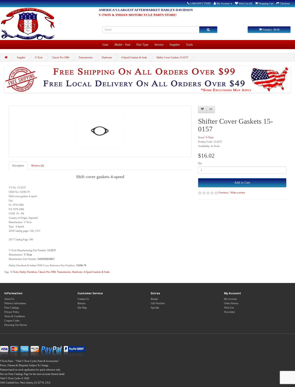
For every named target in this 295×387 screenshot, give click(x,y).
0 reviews (223, 192)
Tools (189, 44)
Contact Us (83, 299)
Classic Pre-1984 (60, 57)
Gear (105, 44)
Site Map (82, 307)
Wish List (229, 307)
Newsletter (229, 311)
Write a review (237, 192)
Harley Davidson (28, 271)
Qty (200, 163)
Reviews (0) (37, 165)
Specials (155, 307)
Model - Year (122, 44)
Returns (82, 303)
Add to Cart (242, 182)
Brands (154, 299)
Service (158, 44)
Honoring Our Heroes (15, 324)
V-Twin (39, 57)
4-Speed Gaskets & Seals (134, 57)
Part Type (142, 44)
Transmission (85, 57)
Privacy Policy (11, 311)
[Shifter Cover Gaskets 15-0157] (100, 131)
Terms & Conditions (14, 316)
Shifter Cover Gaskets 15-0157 (172, 57)
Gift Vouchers (158, 303)
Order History (231, 303)
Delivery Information (15, 303)
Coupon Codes (12, 320)
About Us (9, 299)
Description (18, 165)
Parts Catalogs (11, 307)
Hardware (107, 57)
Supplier (175, 44)
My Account (230, 299)
